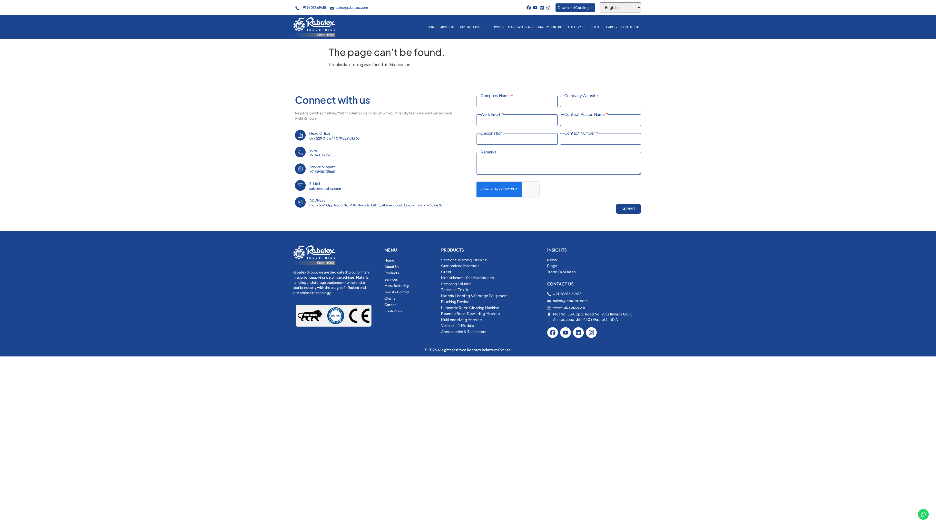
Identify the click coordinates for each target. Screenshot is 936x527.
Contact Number (579, 133)
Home (432, 27)
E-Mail (314, 183)
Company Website (581, 96)
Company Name (495, 96)
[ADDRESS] (300, 202)
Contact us (630, 27)
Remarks (488, 152)
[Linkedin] (542, 7)
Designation (492, 133)
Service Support (322, 166)
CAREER (611, 27)
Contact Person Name (584, 114)
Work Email (491, 114)
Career (390, 304)
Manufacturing (520, 27)
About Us (447, 27)
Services (497, 27)
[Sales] (300, 152)
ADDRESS (317, 200)
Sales (313, 150)
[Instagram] (548, 7)
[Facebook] (528, 7)
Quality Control (550, 27)
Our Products (469, 27)
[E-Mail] (300, 185)
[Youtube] (535, 7)
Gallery (574, 27)
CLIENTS (596, 27)
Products (391, 273)
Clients (389, 298)
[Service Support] (300, 168)
